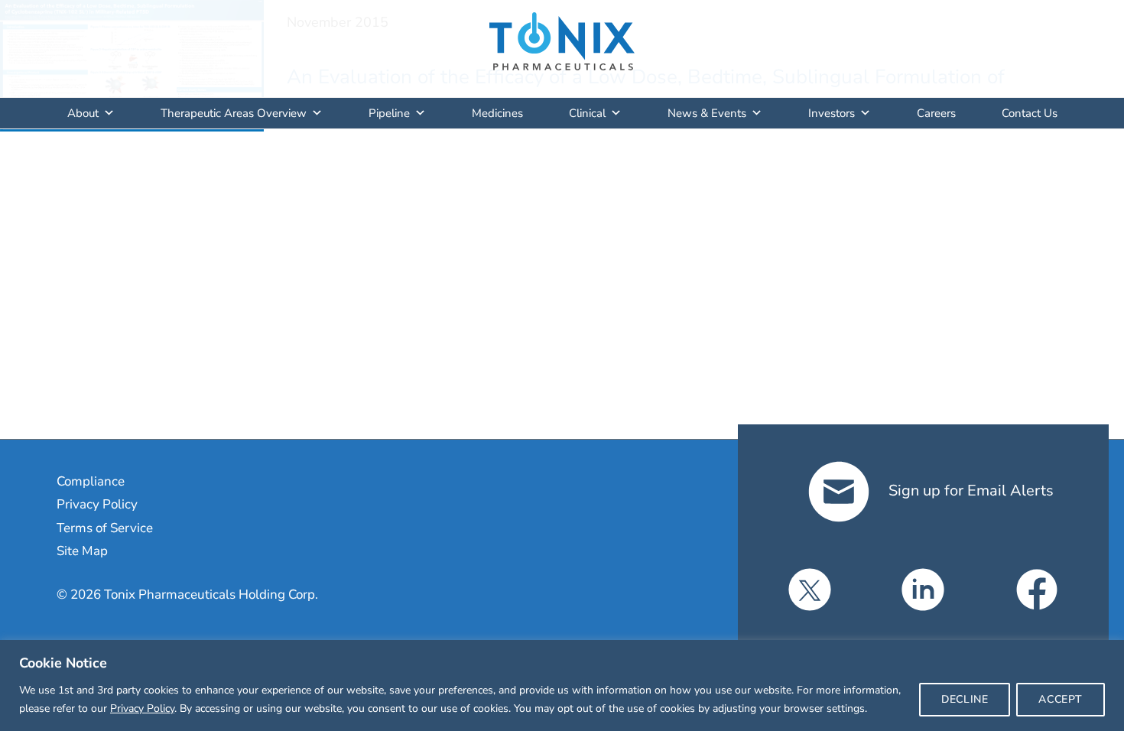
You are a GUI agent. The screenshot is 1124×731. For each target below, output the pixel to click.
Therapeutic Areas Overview (234, 113)
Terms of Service (105, 528)
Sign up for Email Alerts (969, 490)
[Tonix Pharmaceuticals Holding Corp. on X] (810, 589)
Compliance (91, 481)
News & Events (707, 113)
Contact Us (1029, 113)
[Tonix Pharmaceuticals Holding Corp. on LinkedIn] (923, 589)
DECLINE (964, 699)
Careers (936, 113)
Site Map (82, 551)
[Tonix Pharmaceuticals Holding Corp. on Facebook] (1037, 589)
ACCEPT (1060, 699)
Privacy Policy (142, 708)
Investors (831, 113)
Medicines (497, 113)
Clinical (587, 113)
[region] (562, 685)
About (83, 113)
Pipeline (389, 113)
